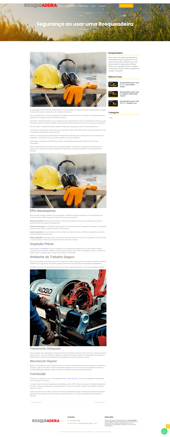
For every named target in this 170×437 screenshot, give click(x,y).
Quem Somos (83, 6)
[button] (164, 431)
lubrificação (39, 369)
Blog (93, 6)
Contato (102, 6)
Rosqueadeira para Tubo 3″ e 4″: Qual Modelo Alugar (129, 85)
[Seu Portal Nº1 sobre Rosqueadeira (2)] (46, 421)
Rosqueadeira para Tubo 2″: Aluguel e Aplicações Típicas (129, 94)
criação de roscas (72, 378)
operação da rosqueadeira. (92, 263)
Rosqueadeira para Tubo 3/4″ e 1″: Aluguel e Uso (129, 102)
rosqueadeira (70, 391)
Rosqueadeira (70, 6)
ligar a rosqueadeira (42, 248)
